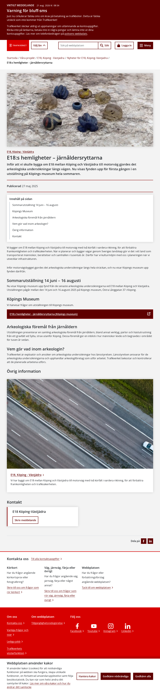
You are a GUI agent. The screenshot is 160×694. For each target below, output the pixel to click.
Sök (107, 45)
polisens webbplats (76, 33)
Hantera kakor (87, 676)
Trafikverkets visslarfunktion (15, 651)
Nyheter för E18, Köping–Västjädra (87, 58)
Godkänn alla (143, 676)
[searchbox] (78, 45)
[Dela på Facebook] (143, 541)
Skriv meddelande (25, 520)
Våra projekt (27, 58)
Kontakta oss (14, 623)
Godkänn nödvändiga (115, 676)
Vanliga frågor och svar (17, 632)
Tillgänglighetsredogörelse (47, 623)
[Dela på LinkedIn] (150, 541)
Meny (147, 45)
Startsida (12, 58)
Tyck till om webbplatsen (96, 587)
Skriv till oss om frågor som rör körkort (23, 590)
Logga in (127, 45)
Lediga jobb (13, 641)
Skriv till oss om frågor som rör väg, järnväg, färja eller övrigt (60, 595)
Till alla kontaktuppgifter (45, 559)
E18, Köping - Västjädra (50, 58)
